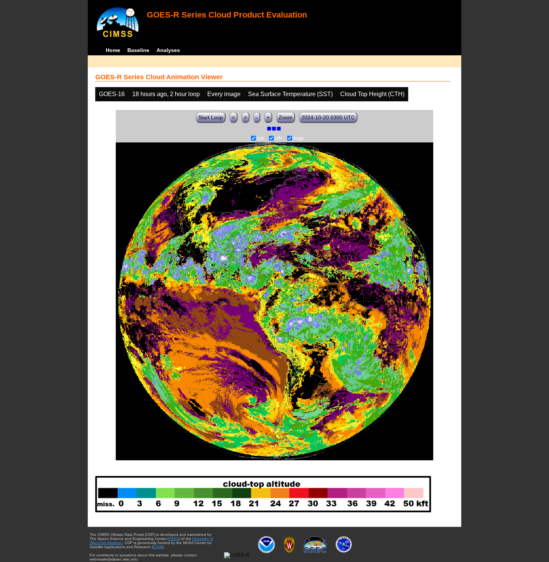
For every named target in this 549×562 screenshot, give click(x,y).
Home (113, 50)
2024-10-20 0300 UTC (328, 117)
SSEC (173, 539)
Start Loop (210, 117)
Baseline (138, 50)
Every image (224, 94)
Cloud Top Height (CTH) (372, 94)
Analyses (168, 50)
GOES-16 (112, 94)
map (298, 138)
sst (260, 138)
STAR (157, 547)
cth (278, 138)
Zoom (285, 117)
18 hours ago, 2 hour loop (166, 94)
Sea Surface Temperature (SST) (290, 94)
